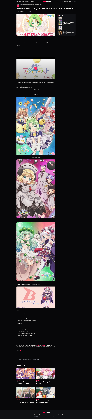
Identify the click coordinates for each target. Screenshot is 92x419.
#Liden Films (29, 359)
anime (39, 42)
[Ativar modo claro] (75, 1)
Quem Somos (31, 414)
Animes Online (21, 1)
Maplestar (66, 1)
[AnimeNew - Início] (46, 1)
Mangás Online (27, 1)
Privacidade (36, 414)
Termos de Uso (41, 414)
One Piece (61, 1)
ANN (20, 350)
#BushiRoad (19, 359)
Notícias (21, 4)
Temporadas (32, 1)
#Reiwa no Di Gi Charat (36, 359)
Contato (62, 414)
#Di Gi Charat (25, 359)
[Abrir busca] (72, 1)
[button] (35, 68)
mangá (37, 345)
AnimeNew (18, 4)
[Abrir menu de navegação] (17, 1)
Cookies (58, 414)
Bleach (70, 1)
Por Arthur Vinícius (21, 11)
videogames (44, 345)
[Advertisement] (66, 44)
